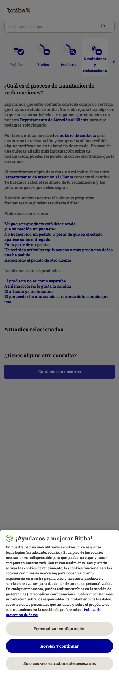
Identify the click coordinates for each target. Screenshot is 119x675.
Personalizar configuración (60, 628)
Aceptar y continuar (59, 646)
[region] (59, 602)
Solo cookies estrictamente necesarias (59, 663)
